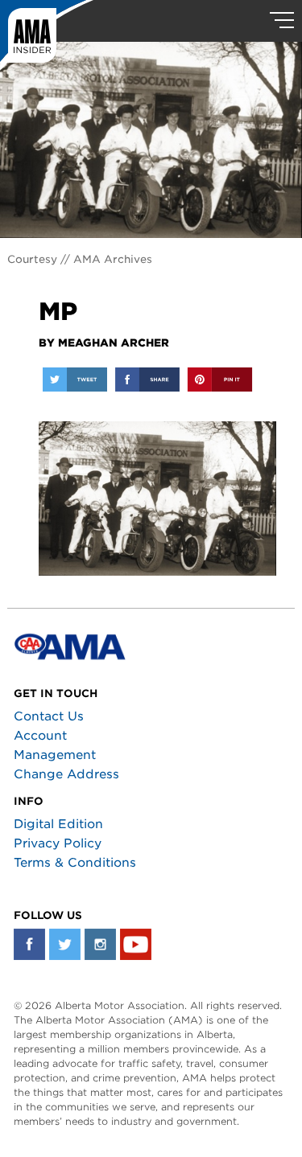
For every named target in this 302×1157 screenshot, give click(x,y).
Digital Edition (58, 824)
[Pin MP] (220, 379)
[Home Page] (46, 36)
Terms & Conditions (75, 862)
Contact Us (49, 716)
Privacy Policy (57, 843)
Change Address (66, 774)
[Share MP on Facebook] (147, 379)
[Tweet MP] (75, 379)
